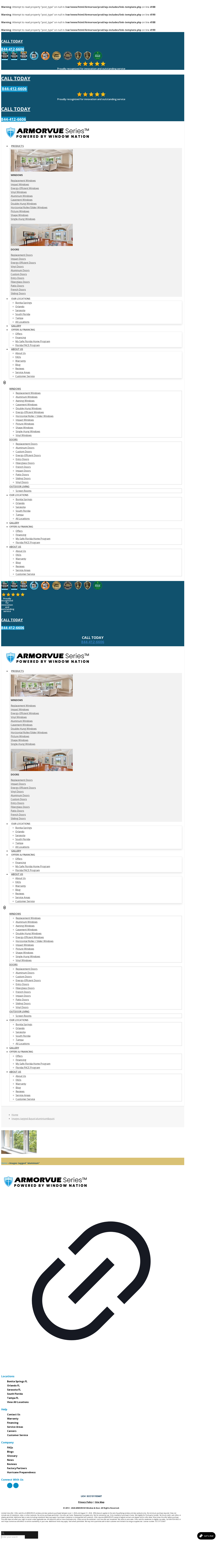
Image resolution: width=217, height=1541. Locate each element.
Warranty (12, 1418)
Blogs (10, 1451)
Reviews (12, 1464)
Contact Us (13, 1414)
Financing (12, 1422)
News (10, 1460)
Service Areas (15, 1426)
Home (15, 1114)
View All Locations (18, 1402)
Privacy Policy (85, 1502)
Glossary (12, 1455)
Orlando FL (13, 1385)
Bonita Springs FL (17, 1381)
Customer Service (17, 1435)
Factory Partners (17, 1468)
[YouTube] (16, 1485)
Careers (11, 1431)
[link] (91, 1271)
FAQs (10, 1447)
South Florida (15, 1393)
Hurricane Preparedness (21, 1472)
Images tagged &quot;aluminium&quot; (33, 1118)
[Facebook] (9, 1485)
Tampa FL (13, 1398)
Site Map (99, 1502)
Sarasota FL (14, 1389)
